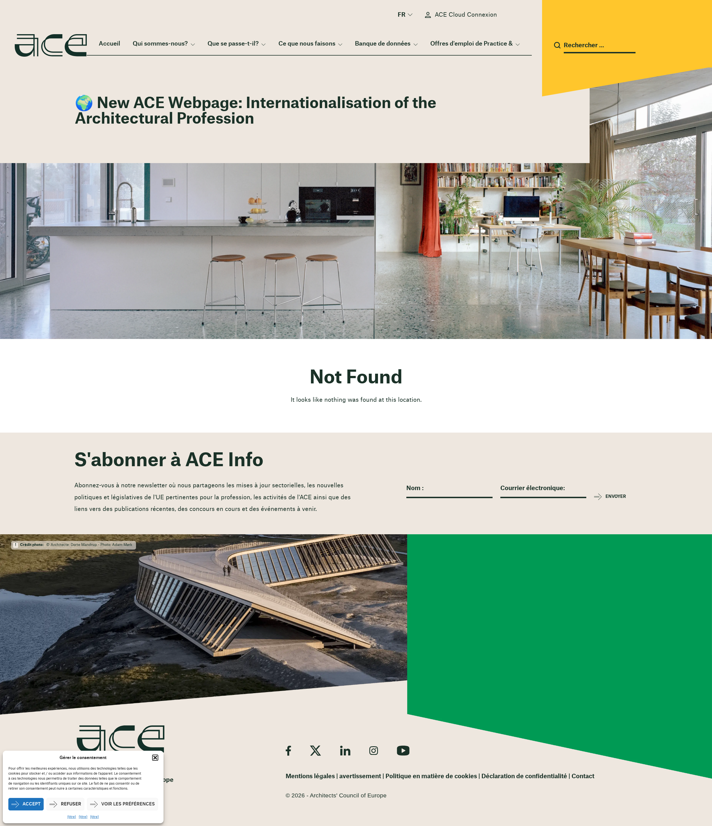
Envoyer (615, 497)
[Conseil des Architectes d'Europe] (120, 739)
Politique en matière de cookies (431, 776)
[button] (155, 757)
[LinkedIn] (345, 750)
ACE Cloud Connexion (466, 15)
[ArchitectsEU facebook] (288, 750)
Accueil (109, 44)
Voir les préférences (128, 804)
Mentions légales (310, 776)
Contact (583, 776)
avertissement (360, 776)
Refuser (71, 804)
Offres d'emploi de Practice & (471, 44)
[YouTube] (403, 750)
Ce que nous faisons (306, 44)
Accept (32, 804)
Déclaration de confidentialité (524, 776)
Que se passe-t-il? (233, 44)
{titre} (71, 816)
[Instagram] (373, 750)
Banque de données (383, 44)
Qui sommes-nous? (160, 44)
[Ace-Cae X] (315, 750)
